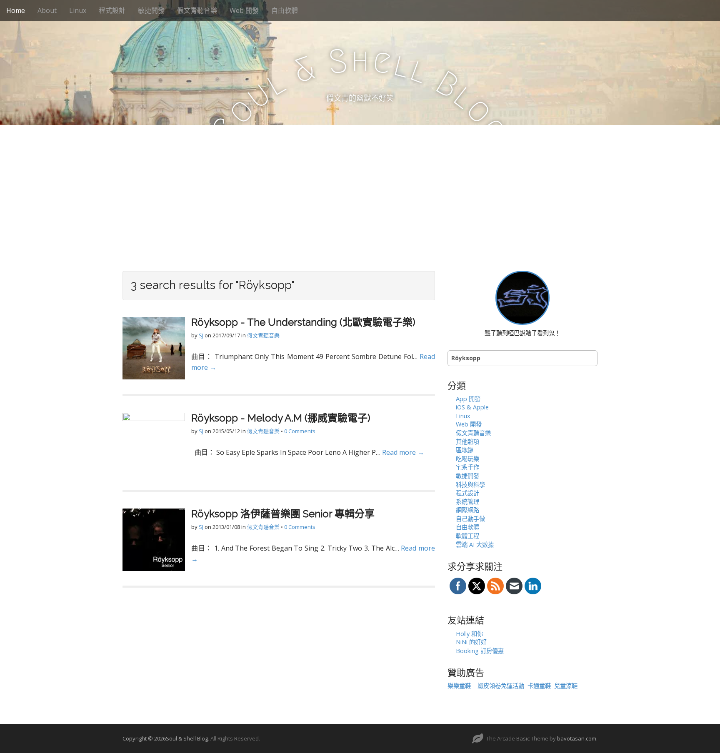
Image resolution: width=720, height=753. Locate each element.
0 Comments (299, 431)
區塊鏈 (464, 450)
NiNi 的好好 (471, 642)
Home (15, 10)
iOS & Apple (472, 407)
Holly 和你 (469, 634)
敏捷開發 (151, 10)
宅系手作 (467, 467)
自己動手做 (470, 519)
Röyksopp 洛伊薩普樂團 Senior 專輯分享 (283, 514)
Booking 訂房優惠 (480, 651)
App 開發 (468, 399)
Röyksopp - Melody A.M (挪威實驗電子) (280, 418)
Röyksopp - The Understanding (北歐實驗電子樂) (303, 322)
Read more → (403, 452)
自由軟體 (284, 10)
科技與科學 (470, 485)
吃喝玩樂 (467, 459)
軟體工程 (467, 536)
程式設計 (112, 10)
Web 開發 (244, 10)
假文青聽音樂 (197, 10)
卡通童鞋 (539, 686)
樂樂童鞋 (459, 686)
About (47, 10)
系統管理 (467, 502)
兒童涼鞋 (566, 686)
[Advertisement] (360, 187)
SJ (201, 335)
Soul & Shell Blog (187, 738)
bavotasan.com (576, 738)
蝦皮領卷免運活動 (501, 686)
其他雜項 (467, 442)
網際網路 (467, 510)
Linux (77, 10)
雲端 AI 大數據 (475, 545)
